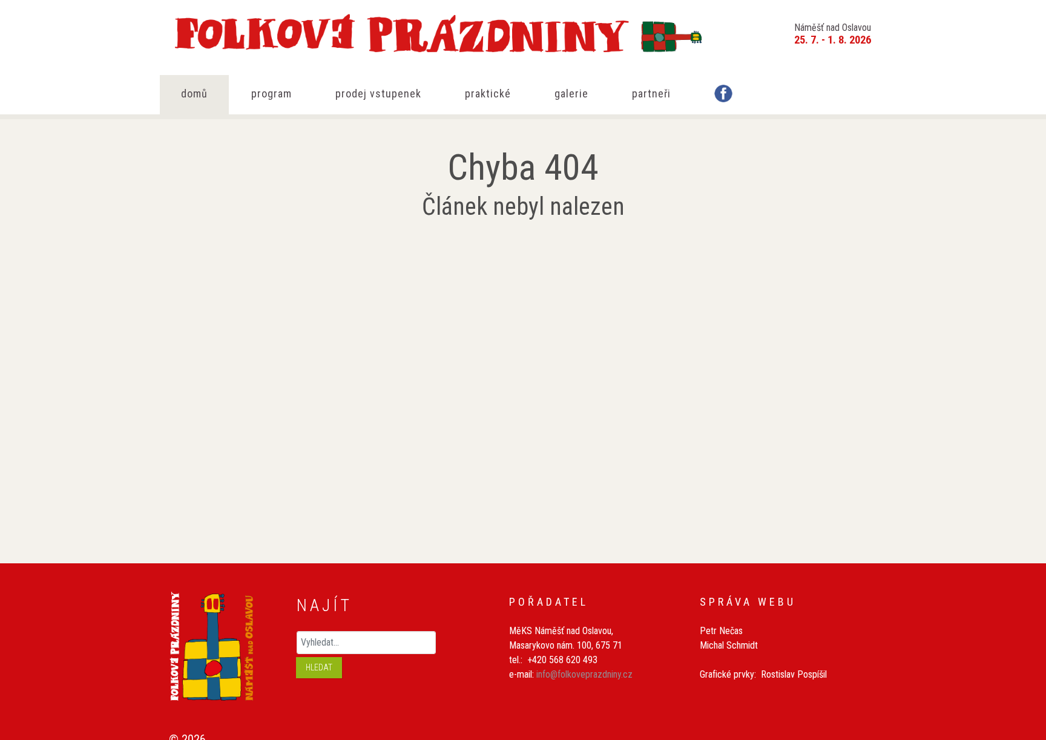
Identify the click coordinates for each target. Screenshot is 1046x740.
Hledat (319, 667)
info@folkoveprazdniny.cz (584, 674)
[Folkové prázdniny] (438, 30)
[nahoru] (1018, 665)
